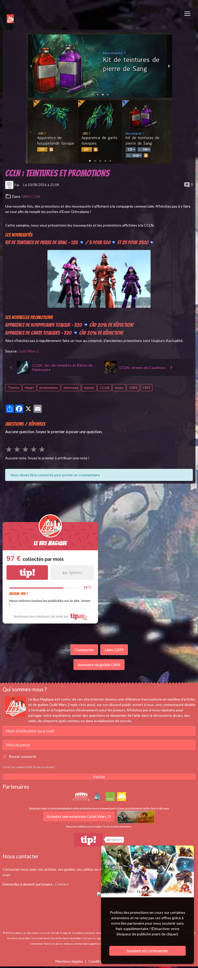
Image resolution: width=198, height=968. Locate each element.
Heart (29, 387)
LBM (146, 387)
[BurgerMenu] (187, 13)
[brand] (7, 13)
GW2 (133, 387)
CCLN (104, 387)
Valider (99, 776)
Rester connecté (22, 756)
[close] (186, 850)
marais (89, 387)
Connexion (84, 649)
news (119, 387)
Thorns (13, 387)
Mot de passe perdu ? (41, 767)
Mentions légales (69, 961)
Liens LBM (114, 649)
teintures (71, 387)
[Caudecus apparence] (99, 278)
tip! (27, 572)
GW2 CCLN (30, 196)
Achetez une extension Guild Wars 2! (79, 816)
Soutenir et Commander (147, 950)
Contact (62, 884)
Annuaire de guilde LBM (99, 664)
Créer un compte (14, 767)
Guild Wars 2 (28, 351)
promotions (48, 387)
